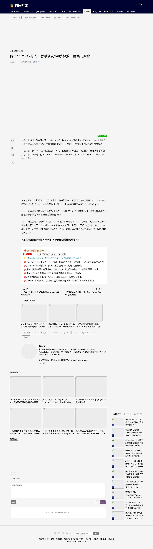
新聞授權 (59, 539)
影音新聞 (131, 11)
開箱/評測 (52, 11)
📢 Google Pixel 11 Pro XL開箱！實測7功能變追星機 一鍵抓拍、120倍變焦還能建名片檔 (64, 261)
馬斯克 (43, 333)
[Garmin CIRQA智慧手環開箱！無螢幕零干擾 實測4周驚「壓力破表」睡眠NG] (118, 443)
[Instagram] (58, 533)
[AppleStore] (70, 533)
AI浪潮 (87, 11)
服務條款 (67, 539)
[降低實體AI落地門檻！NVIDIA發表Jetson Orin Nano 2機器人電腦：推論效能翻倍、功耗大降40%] (25, 418)
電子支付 (120, 11)
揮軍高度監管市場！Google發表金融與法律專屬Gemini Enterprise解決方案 (58, 432)
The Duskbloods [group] (73, 17)
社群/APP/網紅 (39, 11)
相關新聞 (14, 372)
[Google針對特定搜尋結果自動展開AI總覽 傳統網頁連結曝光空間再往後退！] (25, 386)
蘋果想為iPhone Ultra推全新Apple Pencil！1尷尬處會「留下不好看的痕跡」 (62, 325)
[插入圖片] (97, 502)
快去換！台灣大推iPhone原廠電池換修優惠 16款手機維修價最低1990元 (133, 432)
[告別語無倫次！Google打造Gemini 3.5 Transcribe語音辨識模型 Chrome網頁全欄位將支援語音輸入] (58, 386)
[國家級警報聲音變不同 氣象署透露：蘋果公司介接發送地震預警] (118, 474)
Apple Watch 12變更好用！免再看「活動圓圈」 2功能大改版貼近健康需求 (34, 325)
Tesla (75, 333)
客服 (52, 539)
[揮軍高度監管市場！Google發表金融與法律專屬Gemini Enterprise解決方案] (58, 418)
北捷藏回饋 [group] (15, 17)
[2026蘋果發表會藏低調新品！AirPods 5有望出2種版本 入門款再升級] (89, 313)
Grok (94, 333)
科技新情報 (108, 11)
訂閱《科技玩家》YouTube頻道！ (52, 254)
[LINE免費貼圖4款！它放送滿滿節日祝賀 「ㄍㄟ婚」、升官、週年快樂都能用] (118, 484)
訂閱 (95, 534)
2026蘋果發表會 (28, 300)
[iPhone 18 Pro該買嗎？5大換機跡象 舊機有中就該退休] (118, 422)
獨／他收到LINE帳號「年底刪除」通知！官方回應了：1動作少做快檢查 (134, 516)
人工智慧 (27, 333)
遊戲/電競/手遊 (74, 11)
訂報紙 (96, 539)
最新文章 (15, 11)
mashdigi (47, 239)
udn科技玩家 (14, 51)
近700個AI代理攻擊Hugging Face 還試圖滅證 (90, 400)
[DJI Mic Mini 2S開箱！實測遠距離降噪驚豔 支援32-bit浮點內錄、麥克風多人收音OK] (118, 505)
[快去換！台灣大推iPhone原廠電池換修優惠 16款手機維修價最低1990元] (118, 432)
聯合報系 (88, 539)
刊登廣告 (41, 539)
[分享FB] (12, 140)
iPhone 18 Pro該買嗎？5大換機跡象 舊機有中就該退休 (134, 422)
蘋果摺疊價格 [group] (30, 17)
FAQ (48, 539)
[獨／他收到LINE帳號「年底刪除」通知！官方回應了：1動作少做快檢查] (118, 515)
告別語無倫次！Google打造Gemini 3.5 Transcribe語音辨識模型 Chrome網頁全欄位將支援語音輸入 (58, 400)
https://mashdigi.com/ (79, 360)
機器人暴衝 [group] (45, 17)
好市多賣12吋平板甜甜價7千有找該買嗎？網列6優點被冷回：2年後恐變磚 (133, 453)
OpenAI (66, 333)
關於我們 (103, 539)
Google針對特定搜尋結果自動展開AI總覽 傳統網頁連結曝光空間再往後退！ (25, 400)
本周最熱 (127, 414)
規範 (13, 502)
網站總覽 (111, 539)
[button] (139, 5)
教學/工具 (97, 11)
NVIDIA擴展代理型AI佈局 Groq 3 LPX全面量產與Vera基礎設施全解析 (90, 432)
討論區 (13, 472)
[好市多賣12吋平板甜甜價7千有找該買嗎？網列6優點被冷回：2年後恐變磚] (118, 453)
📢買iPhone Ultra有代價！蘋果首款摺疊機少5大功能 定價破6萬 (53, 265)
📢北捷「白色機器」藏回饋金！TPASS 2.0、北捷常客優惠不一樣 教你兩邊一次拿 (61, 269)
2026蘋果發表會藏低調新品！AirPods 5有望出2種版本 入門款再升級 (89, 325)
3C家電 (62, 11)
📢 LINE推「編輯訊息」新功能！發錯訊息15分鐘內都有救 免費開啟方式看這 (59, 280)
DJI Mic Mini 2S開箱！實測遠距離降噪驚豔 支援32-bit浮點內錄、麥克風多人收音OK (134, 505)
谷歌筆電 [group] (58, 17)
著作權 (73, 539)
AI (35, 333)
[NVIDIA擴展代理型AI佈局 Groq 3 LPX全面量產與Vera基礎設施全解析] (91, 418)
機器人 (26, 337)
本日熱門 (117, 414)
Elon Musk (54, 333)
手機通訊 (26, 11)
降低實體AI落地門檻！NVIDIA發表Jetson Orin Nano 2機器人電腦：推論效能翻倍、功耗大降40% (25, 432)
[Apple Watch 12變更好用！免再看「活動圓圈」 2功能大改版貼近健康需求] (34, 313)
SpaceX (85, 333)
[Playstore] (66, 533)
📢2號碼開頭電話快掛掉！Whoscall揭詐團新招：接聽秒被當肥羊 (54, 276)
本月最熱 (138, 414)
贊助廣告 (14, 438)
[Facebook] (54, 533)
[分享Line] (12, 148)
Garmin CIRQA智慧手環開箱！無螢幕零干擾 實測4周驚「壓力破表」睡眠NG (134, 443)
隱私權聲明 (79, 539)
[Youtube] (136, 5)
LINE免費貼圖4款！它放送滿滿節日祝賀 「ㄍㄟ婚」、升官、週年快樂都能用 (134, 484)
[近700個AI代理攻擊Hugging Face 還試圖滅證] (91, 386)
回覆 (102, 502)
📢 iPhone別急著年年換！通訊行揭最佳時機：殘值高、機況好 (52, 272)
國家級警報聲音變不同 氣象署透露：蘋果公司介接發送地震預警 (134, 474)
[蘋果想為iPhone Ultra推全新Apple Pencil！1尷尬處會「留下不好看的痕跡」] (62, 313)
